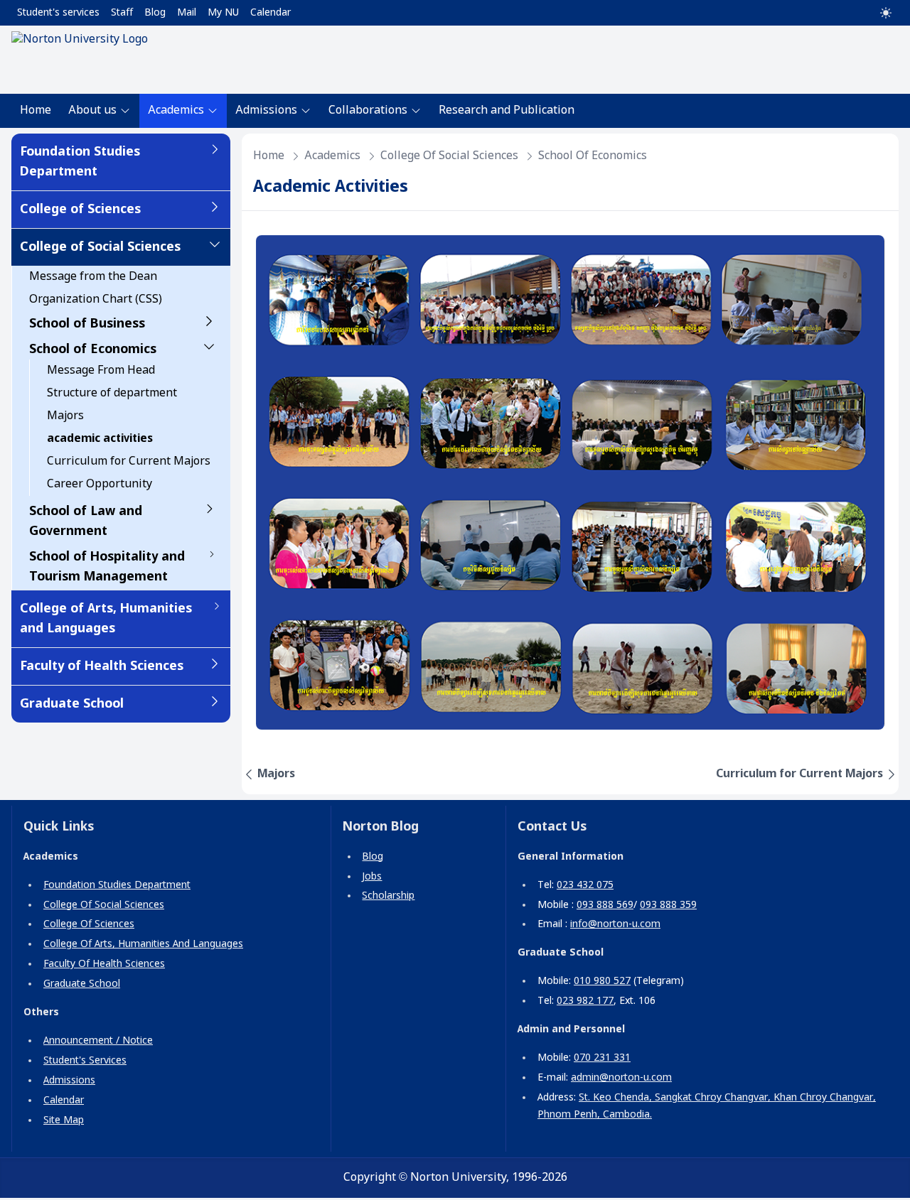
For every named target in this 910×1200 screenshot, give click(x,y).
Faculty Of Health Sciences (104, 964)
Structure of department (112, 393)
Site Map (63, 1120)
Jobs (372, 876)
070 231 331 (602, 1058)
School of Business (87, 324)
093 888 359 (668, 905)
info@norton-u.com (615, 924)
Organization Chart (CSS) (95, 299)
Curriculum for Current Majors (128, 461)
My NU (223, 12)
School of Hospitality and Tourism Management (107, 566)
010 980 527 (602, 981)
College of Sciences (80, 209)
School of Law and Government (85, 521)
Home (35, 110)
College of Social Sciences (100, 247)
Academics (332, 155)
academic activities (100, 438)
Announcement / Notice (98, 1040)
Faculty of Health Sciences (101, 666)
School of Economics (92, 349)
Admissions (69, 1080)
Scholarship (388, 896)
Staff (122, 12)
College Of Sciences (88, 924)
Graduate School (72, 704)
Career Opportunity (99, 484)
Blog (155, 12)
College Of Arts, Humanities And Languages (143, 944)
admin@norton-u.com (621, 1077)
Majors (65, 416)
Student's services (58, 12)
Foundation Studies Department (80, 162)
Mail (186, 12)
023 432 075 (585, 885)
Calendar (270, 12)
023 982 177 (585, 1001)
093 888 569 (605, 905)
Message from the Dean (93, 276)
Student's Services (85, 1060)
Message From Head (101, 370)
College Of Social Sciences (103, 905)
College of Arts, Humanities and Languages (106, 618)
